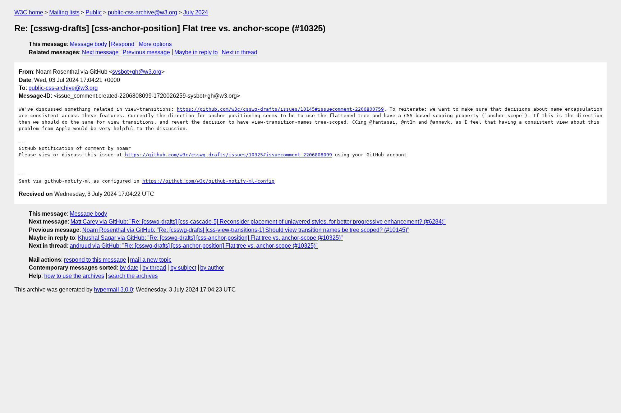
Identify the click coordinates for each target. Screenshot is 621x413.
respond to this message (95, 260)
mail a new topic (150, 260)
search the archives (133, 276)
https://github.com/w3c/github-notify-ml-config (208, 181)
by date (129, 268)
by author (212, 268)
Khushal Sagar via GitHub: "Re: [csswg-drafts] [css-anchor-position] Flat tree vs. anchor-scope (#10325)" (210, 238)
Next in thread (239, 52)
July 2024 (195, 12)
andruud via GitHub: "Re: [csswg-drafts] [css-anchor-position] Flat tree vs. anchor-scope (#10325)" (194, 246)
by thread (154, 268)
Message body (88, 44)
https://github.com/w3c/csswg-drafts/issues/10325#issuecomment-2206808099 (228, 154)
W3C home (28, 12)
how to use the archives (74, 276)
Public (94, 12)
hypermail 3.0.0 (113, 289)
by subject (183, 268)
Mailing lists (64, 12)
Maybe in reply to (196, 52)
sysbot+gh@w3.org (136, 72)
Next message (100, 52)
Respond (122, 44)
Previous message (146, 52)
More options (155, 44)
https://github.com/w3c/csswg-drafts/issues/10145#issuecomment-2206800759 (280, 109)
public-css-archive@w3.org (142, 12)
